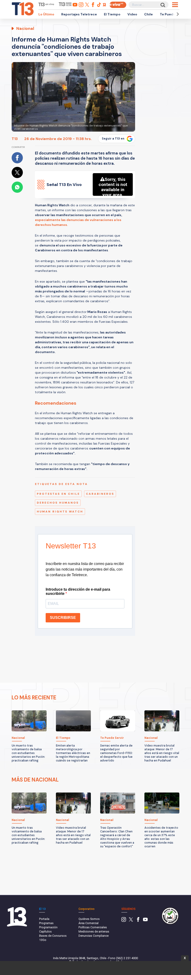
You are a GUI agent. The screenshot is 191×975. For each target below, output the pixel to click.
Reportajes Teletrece (79, 14)
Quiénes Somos (89, 919)
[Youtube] (145, 920)
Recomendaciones (55, 403)
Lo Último (46, 14)
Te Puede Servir (173, 14)
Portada (44, 919)
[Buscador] (162, 5)
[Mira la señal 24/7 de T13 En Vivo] (117, 5)
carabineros (100, 494)
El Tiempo (112, 14)
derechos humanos (58, 503)
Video (132, 14)
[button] (177, 14)
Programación (48, 927)
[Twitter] (131, 920)
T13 (15, 138)
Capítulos (45, 931)
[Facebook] (138, 920)
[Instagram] (123, 920)
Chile (148, 14)
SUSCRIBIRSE (63, 618)
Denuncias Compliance (93, 935)
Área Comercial (88, 923)
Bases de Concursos (53, 935)
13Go (42, 940)
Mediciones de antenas (93, 931)
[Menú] (175, 4)
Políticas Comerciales (92, 927)
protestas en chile (58, 494)
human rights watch (60, 511)
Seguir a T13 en (113, 138)
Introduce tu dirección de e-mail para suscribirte (78, 591)
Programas (46, 923)
